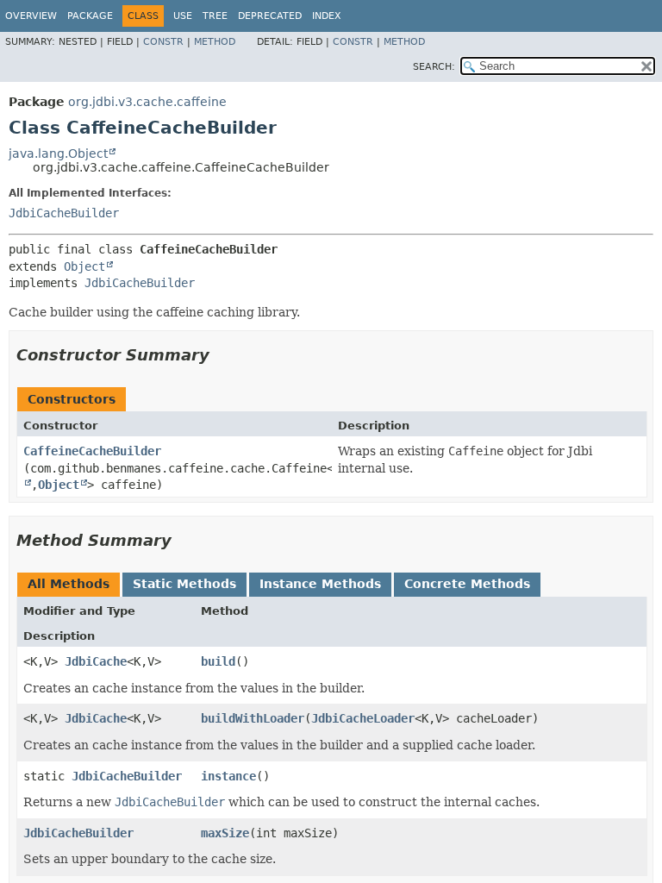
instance (228, 776)
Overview (31, 16)
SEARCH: (434, 66)
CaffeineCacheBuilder (92, 451)
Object (84, 266)
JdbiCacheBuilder (64, 213)
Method (214, 41)
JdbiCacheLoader (363, 718)
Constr (163, 41)
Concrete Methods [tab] (467, 584)
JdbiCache (96, 661)
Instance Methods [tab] (320, 584)
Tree (215, 16)
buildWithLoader (252, 718)
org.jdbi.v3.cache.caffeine (147, 102)
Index (326, 16)
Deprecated (270, 16)
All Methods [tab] (68, 584)
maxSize (225, 833)
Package (90, 16)
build (218, 661)
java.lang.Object (58, 153)
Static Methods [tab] (184, 584)
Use (182, 16)
